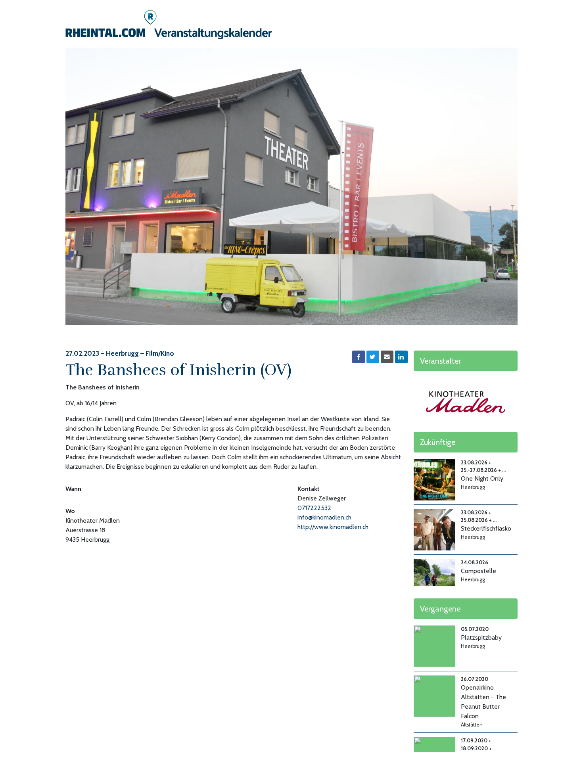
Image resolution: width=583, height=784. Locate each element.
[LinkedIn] (401, 357)
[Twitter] (372, 357)
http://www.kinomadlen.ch (332, 527)
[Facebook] (358, 357)
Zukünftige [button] (437, 442)
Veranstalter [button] (440, 361)
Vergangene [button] (440, 608)
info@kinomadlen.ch (324, 517)
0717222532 (314, 508)
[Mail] (387, 357)
